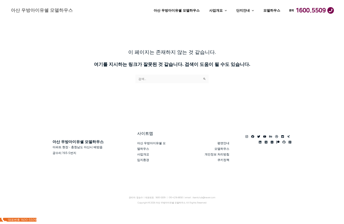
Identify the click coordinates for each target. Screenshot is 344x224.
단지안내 (243, 10)
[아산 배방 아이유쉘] (266, 142)
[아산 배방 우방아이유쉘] (258, 136)
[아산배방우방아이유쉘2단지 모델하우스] (272, 142)
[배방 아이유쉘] (278, 142)
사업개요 (216, 10)
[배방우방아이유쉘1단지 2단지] (289, 142)
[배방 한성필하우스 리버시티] (283, 142)
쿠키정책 (223, 160)
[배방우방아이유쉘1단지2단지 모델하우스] (260, 142)
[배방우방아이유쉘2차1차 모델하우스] (282, 136)
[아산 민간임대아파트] (270, 136)
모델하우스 (271, 10)
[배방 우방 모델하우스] (264, 136)
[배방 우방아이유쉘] (252, 136)
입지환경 (143, 160)
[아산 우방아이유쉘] (246, 136)
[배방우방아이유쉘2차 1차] (276, 136)
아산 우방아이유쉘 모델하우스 (42, 10)
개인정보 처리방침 (217, 154)
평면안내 (223, 143)
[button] (225, 10)
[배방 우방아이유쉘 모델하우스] (288, 136)
